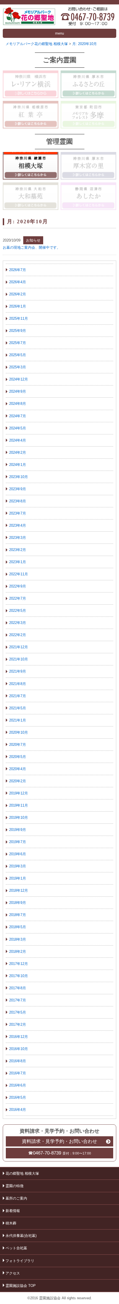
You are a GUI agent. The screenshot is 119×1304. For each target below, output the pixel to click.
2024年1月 (17, 465)
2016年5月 (17, 1097)
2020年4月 (17, 769)
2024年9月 (17, 391)
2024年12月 (18, 379)
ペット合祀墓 (16, 1248)
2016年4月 (17, 1110)
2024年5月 (17, 428)
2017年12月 (18, 964)
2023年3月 (17, 538)
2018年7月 (17, 915)
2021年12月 (18, 647)
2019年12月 (18, 793)
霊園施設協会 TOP (21, 1286)
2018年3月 (17, 939)
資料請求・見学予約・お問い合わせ (59, 1141)
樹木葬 (11, 1223)
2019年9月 (17, 830)
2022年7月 (17, 598)
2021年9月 (17, 671)
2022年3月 (17, 623)
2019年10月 (18, 817)
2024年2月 (17, 452)
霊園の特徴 (15, 1186)
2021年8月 (17, 684)
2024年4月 (17, 440)
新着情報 (13, 1211)
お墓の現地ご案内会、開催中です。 (31, 247)
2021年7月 (17, 696)
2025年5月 (17, 355)
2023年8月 (17, 501)
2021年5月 (17, 708)
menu (59, 33)
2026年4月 (17, 282)
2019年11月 (18, 805)
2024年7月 (17, 416)
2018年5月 (17, 927)
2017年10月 (18, 976)
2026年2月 (17, 294)
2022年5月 (17, 610)
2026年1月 (17, 306)
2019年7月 (17, 842)
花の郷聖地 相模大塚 (22, 1173)
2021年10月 (18, 659)
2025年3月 (17, 367)
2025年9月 (17, 331)
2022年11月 (18, 574)
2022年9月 (17, 586)
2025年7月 (17, 343)
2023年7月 (17, 513)
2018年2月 (17, 951)
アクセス (13, 1273)
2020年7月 (17, 744)
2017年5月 (17, 1012)
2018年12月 (18, 890)
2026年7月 (17, 270)
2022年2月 (17, 635)
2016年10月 (18, 1049)
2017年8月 (17, 988)
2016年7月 (17, 1073)
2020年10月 (18, 732)
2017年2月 (17, 1024)
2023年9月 (17, 489)
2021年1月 (17, 720)
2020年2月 (17, 781)
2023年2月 (17, 550)
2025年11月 (18, 318)
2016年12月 (18, 1037)
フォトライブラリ (20, 1261)
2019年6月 (17, 854)
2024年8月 (17, 404)
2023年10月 (18, 477)
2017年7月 (17, 1000)
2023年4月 (17, 525)
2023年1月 (17, 562)
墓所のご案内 (16, 1198)
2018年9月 (17, 903)
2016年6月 (17, 1085)
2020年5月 (17, 757)
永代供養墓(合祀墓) (21, 1236)
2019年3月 (17, 866)
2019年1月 (17, 878)
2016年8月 (17, 1061)
